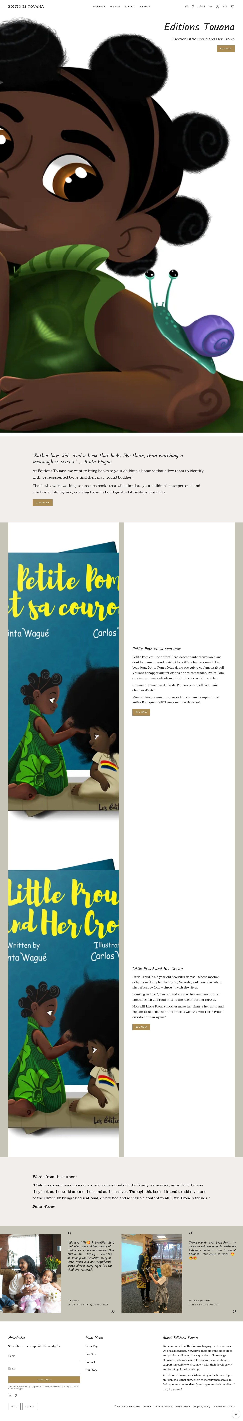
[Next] (238, 1273)
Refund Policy (183, 1406)
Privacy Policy (62, 1386)
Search (147, 1406)
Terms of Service (163, 1406)
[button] (225, 6)
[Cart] (233, 6)
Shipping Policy (202, 1406)
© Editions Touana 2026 (127, 1406)
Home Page (92, 1346)
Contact (90, 1362)
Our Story (91, 1370)
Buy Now (90, 1354)
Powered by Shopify (224, 1406)
